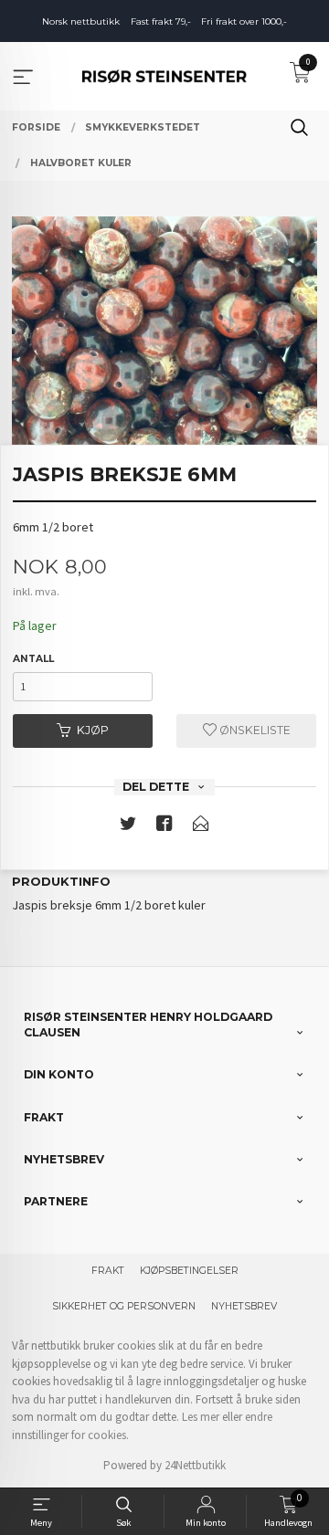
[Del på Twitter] (128, 827)
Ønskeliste (254, 730)
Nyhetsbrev (244, 1306)
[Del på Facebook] (164, 827)
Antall (33, 659)
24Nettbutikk (195, 1465)
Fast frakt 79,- (161, 21)
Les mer (200, 1417)
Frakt (107, 1271)
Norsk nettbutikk (81, 21)
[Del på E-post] (201, 827)
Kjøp (93, 730)
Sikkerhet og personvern (124, 1306)
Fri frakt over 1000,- (244, 21)
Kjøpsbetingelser (189, 1271)
